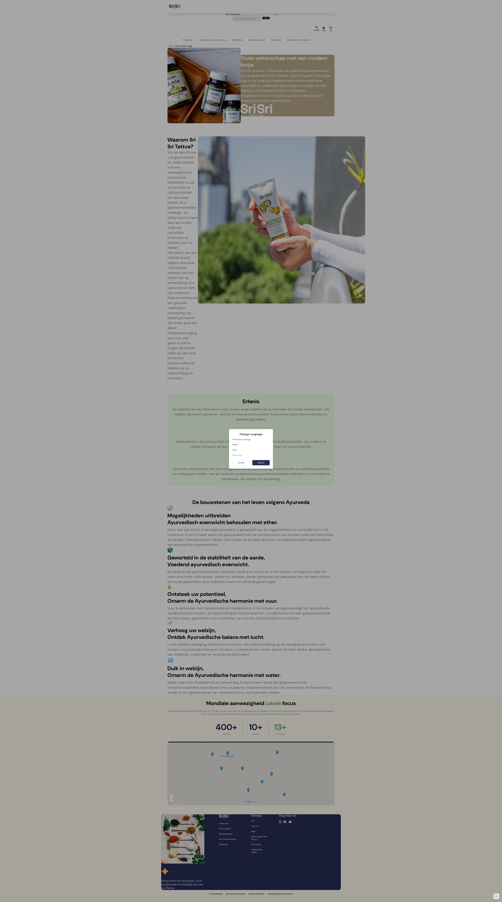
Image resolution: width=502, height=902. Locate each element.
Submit (261, 462)
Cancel (241, 462)
